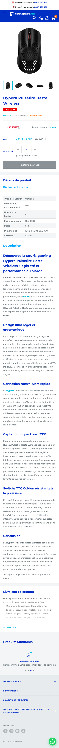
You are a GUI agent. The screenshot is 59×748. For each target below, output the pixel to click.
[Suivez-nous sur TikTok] (23, 731)
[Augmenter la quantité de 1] (34, 149)
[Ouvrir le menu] (4, 14)
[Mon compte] (46, 18)
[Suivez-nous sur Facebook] (5, 731)
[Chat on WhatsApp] (52, 742)
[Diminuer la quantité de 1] (18, 149)
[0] (53, 18)
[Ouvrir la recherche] (34, 18)
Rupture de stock (29, 164)
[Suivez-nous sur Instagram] (11, 731)
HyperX (7, 115)
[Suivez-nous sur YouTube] (17, 731)
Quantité (8, 151)
